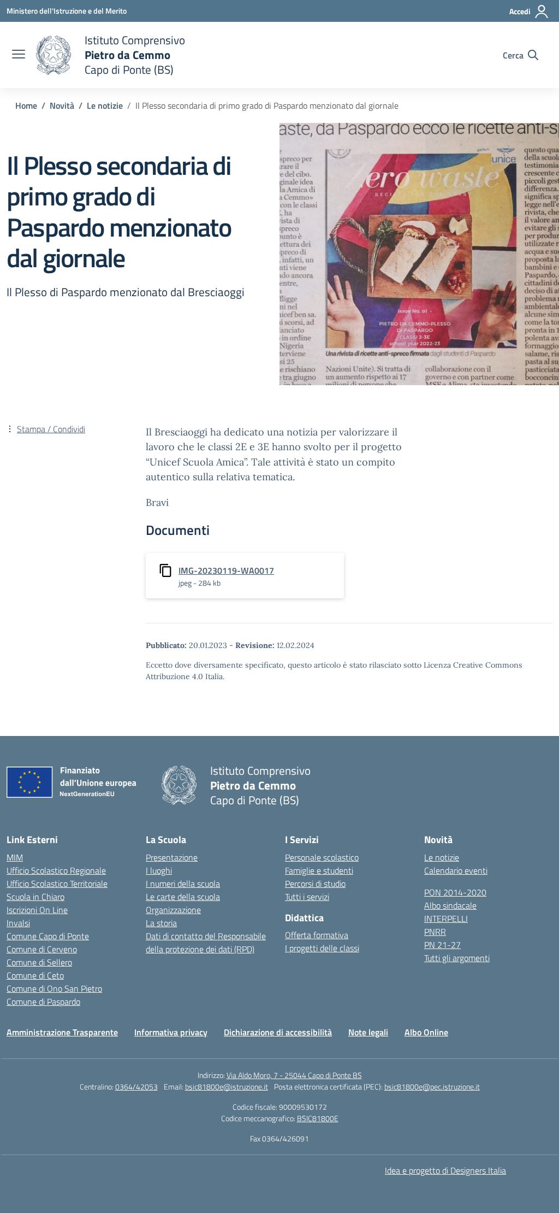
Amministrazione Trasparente (62, 1032)
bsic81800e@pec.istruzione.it (432, 1086)
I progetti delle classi (322, 948)
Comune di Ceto (35, 975)
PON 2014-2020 (455, 892)
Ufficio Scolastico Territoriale (57, 883)
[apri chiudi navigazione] (18, 55)
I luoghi (159, 870)
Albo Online (426, 1032)
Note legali (368, 1032)
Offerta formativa (316, 934)
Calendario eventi (455, 870)
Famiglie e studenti (319, 870)
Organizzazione (173, 909)
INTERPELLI (446, 918)
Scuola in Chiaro (35, 896)
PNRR (435, 931)
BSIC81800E (317, 1118)
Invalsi (18, 922)
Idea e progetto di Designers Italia (445, 1170)
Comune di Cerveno (42, 949)
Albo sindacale (450, 905)
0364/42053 (136, 1086)
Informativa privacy (170, 1032)
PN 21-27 (442, 944)
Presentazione (172, 857)
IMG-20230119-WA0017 (226, 570)
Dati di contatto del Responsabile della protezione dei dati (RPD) (206, 942)
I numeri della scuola (183, 883)
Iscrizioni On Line (37, 909)
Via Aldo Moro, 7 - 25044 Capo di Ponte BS (294, 1075)
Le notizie (441, 857)
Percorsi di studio (315, 883)
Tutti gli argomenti (457, 957)
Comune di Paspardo (43, 1001)
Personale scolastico (322, 857)
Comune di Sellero (39, 962)
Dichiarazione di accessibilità (278, 1032)
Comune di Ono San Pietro (54, 988)
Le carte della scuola (183, 896)
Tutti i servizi (307, 896)
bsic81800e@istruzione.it (226, 1086)
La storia (161, 922)
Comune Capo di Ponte (48, 936)
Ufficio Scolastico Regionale (56, 870)
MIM (15, 857)
